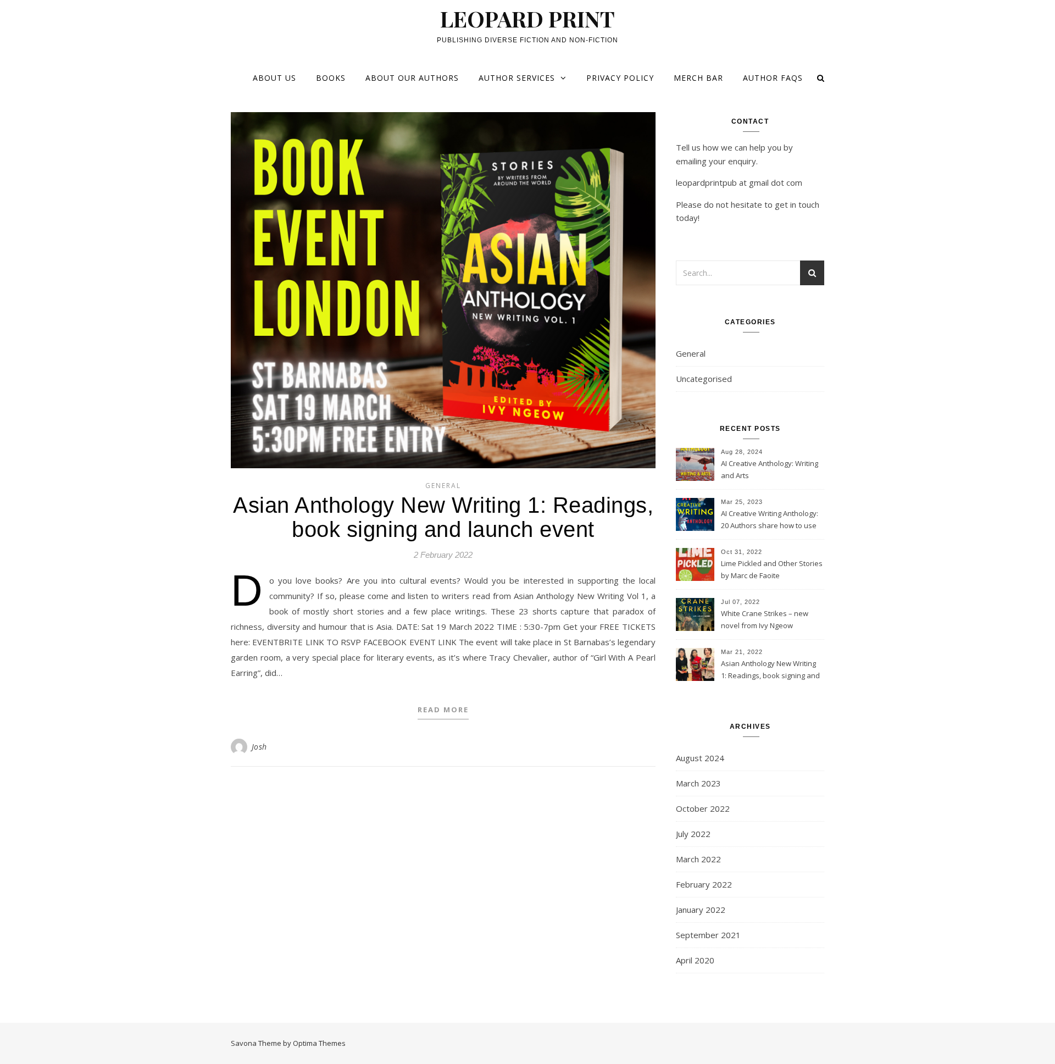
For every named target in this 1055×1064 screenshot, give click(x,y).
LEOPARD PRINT (527, 19)
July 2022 (693, 833)
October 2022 (703, 808)
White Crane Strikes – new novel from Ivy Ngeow (764, 619)
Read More (443, 709)
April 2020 (695, 960)
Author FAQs (773, 78)
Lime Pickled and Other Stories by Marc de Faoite (772, 569)
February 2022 (704, 884)
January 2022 (700, 909)
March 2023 (698, 783)
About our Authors (412, 78)
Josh (259, 746)
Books (331, 78)
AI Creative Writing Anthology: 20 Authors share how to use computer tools (769, 520)
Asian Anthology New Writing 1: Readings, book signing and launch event (443, 517)
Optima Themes (319, 1043)
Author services (517, 78)
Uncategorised (704, 378)
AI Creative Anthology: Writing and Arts (769, 469)
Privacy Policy (620, 78)
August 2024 (700, 757)
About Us (274, 78)
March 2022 (698, 859)
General (443, 485)
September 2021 (708, 934)
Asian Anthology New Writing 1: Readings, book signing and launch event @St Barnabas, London (770, 670)
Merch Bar (698, 78)
